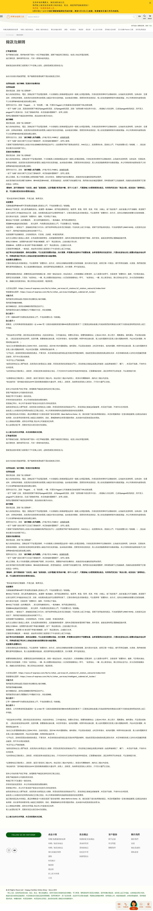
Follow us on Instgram (23, 835)
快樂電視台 (83, 856)
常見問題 (112, 843)
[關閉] (150, 3)
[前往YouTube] (14, 850)
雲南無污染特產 (110, 29)
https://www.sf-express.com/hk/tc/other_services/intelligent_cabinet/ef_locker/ (58, 292)
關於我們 (134, 839)
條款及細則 (135, 848)
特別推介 (73, 29)
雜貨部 (81, 29)
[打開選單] (1, 16)
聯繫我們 (112, 848)
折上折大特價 (97, 29)
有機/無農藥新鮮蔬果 (10, 29)
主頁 (50, 878)
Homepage (10, 35)
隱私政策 (134, 852)
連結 (54, 216)
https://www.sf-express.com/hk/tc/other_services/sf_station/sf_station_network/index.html (62, 288)
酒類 (65, 29)
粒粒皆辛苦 (83, 852)
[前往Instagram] (8, 850)
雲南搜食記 (83, 848)
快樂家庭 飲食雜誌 (86, 839)
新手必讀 (134, 25)
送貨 (133, 843)
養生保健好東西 (56, 29)
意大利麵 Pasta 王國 (125, 29)
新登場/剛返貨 (141, 29)
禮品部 (88, 29)
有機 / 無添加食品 (27, 29)
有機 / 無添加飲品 (42, 29)
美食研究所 (83, 843)
